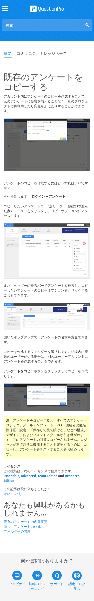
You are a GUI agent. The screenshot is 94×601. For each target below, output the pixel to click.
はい (7, 494)
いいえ (16, 494)
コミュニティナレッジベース (42, 53)
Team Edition (47, 476)
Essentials (11, 476)
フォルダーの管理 (17, 531)
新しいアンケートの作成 (22, 527)
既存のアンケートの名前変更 (25, 522)
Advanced (28, 476)
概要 (7, 53)
